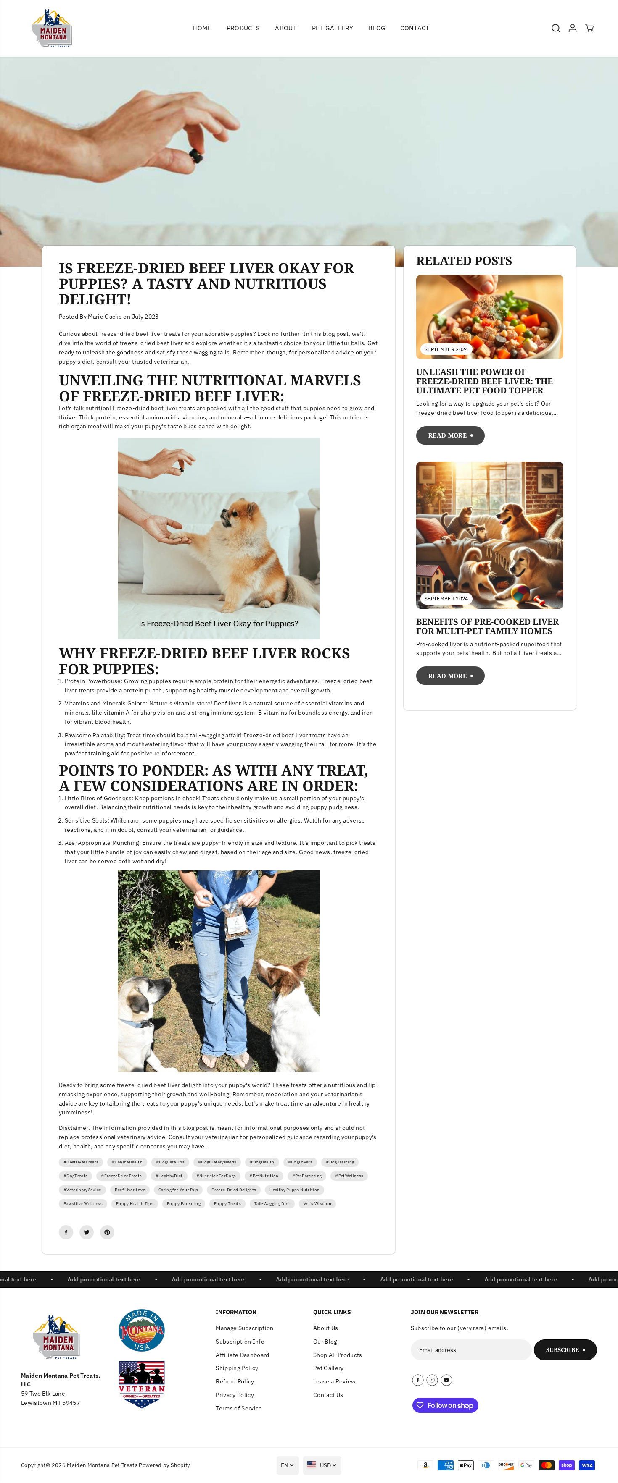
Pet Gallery (328, 1368)
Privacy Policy (235, 1395)
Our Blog (325, 1341)
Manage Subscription (244, 1328)
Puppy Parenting (184, 1203)
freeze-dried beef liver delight (159, 1085)
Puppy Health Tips (134, 1203)
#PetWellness (349, 1176)
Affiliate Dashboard (242, 1355)
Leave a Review (334, 1381)
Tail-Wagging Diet (272, 1203)
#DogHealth (262, 1162)
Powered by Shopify (164, 1465)
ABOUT (286, 28)
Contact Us (328, 1395)
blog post (195, 1128)
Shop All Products (337, 1355)
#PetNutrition (263, 1176)
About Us (325, 1328)
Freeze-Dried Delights (233, 1189)
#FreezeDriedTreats (121, 1176)
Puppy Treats (227, 1203)
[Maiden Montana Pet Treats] (48, 28)
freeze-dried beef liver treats (139, 334)
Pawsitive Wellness (83, 1203)
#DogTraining (340, 1162)
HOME (202, 28)
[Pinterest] (107, 1232)
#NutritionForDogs (216, 1176)
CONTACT (414, 28)
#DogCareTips (170, 1162)
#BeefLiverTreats (80, 1162)
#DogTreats (75, 1176)
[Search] (555, 28)
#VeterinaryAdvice (82, 1189)
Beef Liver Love (130, 1189)
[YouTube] (446, 1380)
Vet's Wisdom (317, 1203)
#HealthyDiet (169, 1176)
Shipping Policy (237, 1368)
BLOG (376, 28)
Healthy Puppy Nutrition (294, 1189)
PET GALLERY (332, 28)
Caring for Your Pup (178, 1189)
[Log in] (572, 28)
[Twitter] (86, 1232)
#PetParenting (307, 1176)
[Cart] (589, 28)
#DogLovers (300, 1162)
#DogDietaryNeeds (217, 1162)
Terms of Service (239, 1408)
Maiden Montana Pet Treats (102, 1465)
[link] (65, 1337)
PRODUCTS (243, 28)
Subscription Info (240, 1341)
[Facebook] (66, 1232)
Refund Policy (235, 1381)
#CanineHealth (127, 1162)
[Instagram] (432, 1380)
